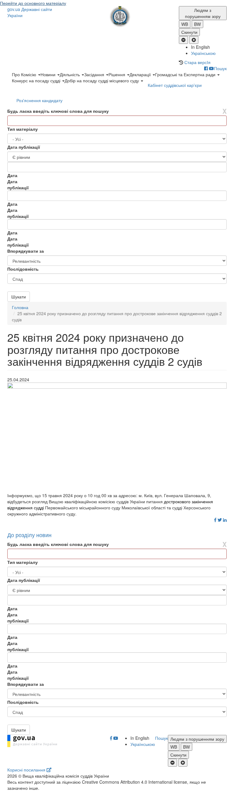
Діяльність (70, 74)
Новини (49, 74)
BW (197, 24)
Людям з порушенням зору (203, 13)
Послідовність (23, 269)
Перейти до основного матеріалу (33, 3)
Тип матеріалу (22, 129)
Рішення (117, 74)
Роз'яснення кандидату (39, 100)
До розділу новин (29, 535)
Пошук (220, 68)
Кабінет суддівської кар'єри (175, 85)
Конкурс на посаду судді (37, 80)
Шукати (18, 297)
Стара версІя (197, 62)
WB (184, 24)
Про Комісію (24, 74)
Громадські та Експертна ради (186, 74)
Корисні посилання (27, 770)
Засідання (94, 74)
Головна (20, 307)
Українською (203, 53)
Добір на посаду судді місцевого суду (102, 80)
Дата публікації (23, 147)
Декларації (140, 74)
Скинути (189, 32)
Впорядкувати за (25, 251)
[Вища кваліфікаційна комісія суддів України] (117, 16)
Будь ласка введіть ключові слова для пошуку (58, 111)
